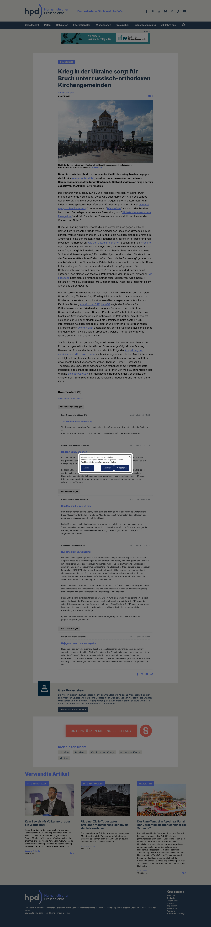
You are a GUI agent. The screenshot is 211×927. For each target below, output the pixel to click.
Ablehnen (107, 468)
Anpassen (87, 468)
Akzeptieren (122, 468)
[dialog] (105, 463)
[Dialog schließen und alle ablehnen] (130, 456)
